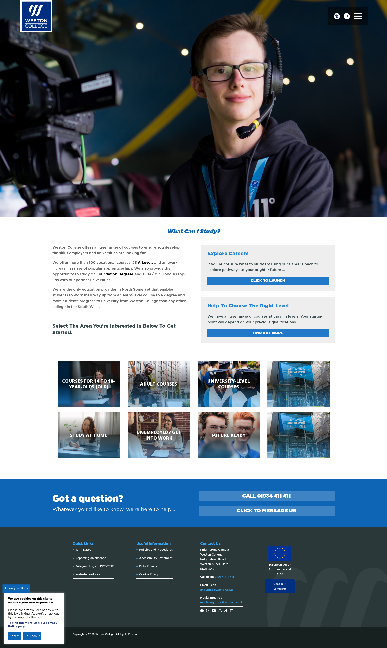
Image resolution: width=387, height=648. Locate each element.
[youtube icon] (214, 611)
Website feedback (87, 574)
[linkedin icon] (231, 611)
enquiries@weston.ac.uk (217, 589)
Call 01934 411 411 (266, 496)
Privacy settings (16, 588)
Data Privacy (148, 566)
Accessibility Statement (156, 558)
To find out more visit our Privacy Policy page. (32, 624)
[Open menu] (358, 16)
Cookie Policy (148, 574)
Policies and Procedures (156, 549)
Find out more (268, 333)
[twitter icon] (220, 611)
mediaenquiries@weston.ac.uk (221, 602)
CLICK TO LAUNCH (268, 280)
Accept (14, 636)
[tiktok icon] (226, 611)
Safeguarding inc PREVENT (94, 566)
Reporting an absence (90, 558)
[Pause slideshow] (347, 16)
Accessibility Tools (337, 16)
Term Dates (83, 549)
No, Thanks (32, 636)
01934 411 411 (224, 576)
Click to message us (266, 511)
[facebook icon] (202, 611)
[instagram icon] (207, 611)
